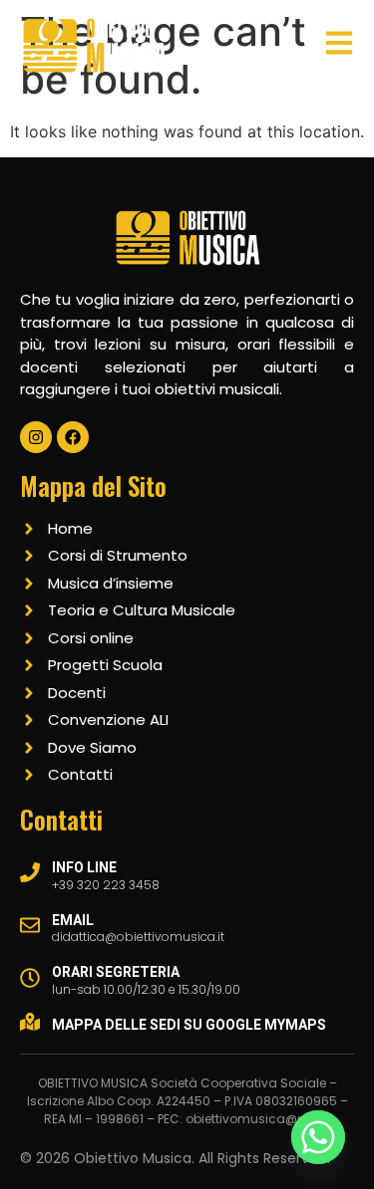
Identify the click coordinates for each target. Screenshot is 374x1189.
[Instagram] (36, 437)
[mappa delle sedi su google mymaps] (30, 1022)
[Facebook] (73, 437)
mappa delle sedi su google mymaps (189, 1025)
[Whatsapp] (318, 1137)
